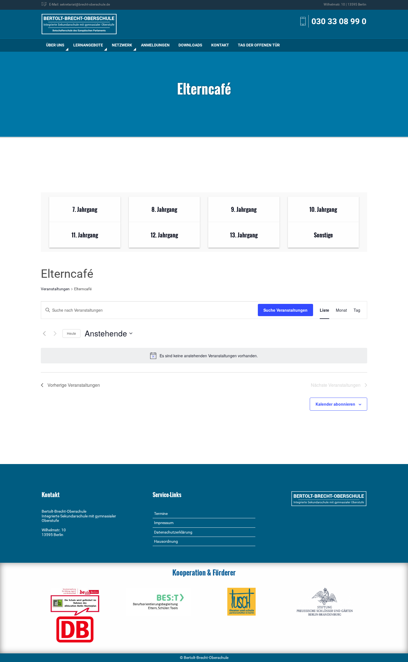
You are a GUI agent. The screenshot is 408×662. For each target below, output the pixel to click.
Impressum (163, 522)
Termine (161, 513)
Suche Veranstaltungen (285, 310)
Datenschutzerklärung (173, 532)
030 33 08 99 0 (338, 21)
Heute (71, 333)
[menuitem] (55, 45)
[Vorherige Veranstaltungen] (44, 333)
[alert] (204, 355)
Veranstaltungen (55, 289)
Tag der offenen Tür (259, 45)
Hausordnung (166, 541)
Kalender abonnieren (335, 404)
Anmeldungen (155, 45)
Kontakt (220, 45)
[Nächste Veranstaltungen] (55, 333)
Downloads (190, 45)
